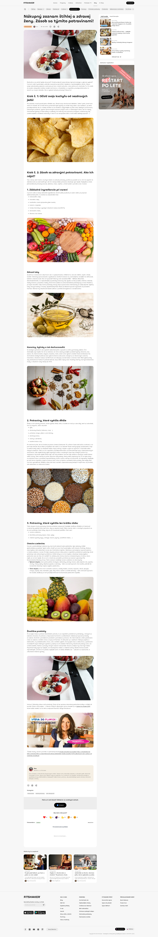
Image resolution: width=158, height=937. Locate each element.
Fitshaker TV (87, 3)
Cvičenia (70, 3)
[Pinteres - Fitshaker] (42, 929)
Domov (55, 3)
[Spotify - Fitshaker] (38, 929)
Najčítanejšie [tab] (104, 16)
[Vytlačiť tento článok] (54, 26)
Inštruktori (79, 3)
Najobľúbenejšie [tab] (114, 16)
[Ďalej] (133, 9)
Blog (95, 3)
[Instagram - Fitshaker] (29, 929)
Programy (63, 3)
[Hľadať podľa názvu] (25, 9)
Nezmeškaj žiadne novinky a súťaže (34, 902)
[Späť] (28, 9)
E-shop (101, 3)
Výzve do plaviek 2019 (83, 706)
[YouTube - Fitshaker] (34, 929)
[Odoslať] (43, 905)
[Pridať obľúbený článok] (50, 26)
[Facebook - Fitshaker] (25, 929)
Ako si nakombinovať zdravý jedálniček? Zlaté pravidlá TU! (55, 754)
